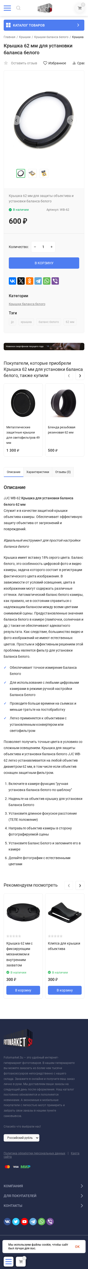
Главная (9, 37)
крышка (26, 322)
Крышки (25, 37)
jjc (12, 322)
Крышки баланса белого (51, 37)
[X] (21, 281)
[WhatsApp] (46, 281)
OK (77, 1247)
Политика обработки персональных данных (34, 1153)
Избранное (57, 63)
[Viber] (55, 281)
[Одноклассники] (29, 281)
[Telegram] (38, 281)
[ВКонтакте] (12, 281)
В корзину (23, 990)
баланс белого (49, 322)
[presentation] (16, 120)
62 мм (70, 322)
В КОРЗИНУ (44, 263)
